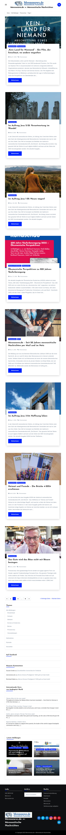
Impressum (47, 796)
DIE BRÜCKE (9, 793)
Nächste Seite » (56, 598)
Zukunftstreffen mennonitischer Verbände (29, 670)
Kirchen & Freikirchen (15, 265)
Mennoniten (47, 801)
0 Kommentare (23, 57)
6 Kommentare (23, 349)
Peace (47, 749)
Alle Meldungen (10, 610)
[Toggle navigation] (6, 4)
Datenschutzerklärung (50, 793)
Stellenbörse (10, 638)
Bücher (9, 626)
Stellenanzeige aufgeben (51, 806)
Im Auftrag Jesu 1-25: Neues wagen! (26, 199)
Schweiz (9, 616)
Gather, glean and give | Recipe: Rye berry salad (20, 714)
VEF (19, 339)
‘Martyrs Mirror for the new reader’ (16, 698)
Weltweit (9, 619)
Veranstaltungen (12, 633)
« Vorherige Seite (45, 598)
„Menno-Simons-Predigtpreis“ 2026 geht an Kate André (33, 675)
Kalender (9, 642)
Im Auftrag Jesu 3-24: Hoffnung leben (27, 416)
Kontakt (46, 798)
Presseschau (21, 46)
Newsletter (9, 646)
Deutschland (12, 46)
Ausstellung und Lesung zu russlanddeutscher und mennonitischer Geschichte (45, 771)
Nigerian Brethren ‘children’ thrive (16, 721)
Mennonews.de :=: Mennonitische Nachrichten (31, 7)
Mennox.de (47, 803)
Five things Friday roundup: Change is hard (19, 706)
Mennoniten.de (9, 798)
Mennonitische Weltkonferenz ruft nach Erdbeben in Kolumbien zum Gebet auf (19, 752)
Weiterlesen (15, 80)
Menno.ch (8, 796)
